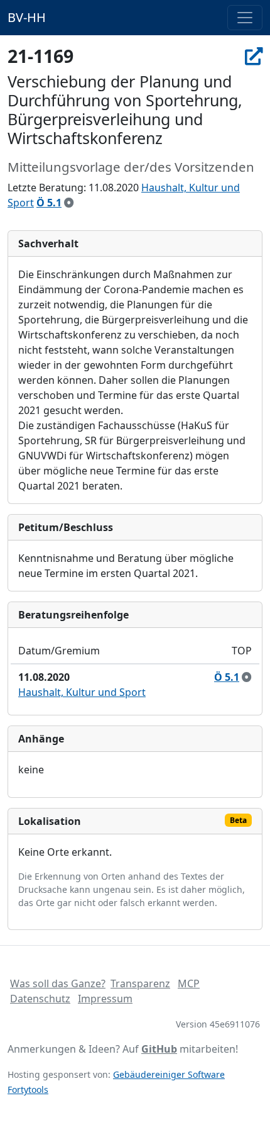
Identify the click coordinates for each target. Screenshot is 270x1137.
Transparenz (140, 983)
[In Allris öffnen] (253, 56)
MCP (189, 983)
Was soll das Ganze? (57, 983)
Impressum (105, 998)
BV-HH (27, 17)
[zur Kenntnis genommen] (69, 203)
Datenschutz (40, 998)
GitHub (159, 1049)
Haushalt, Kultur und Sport (82, 692)
